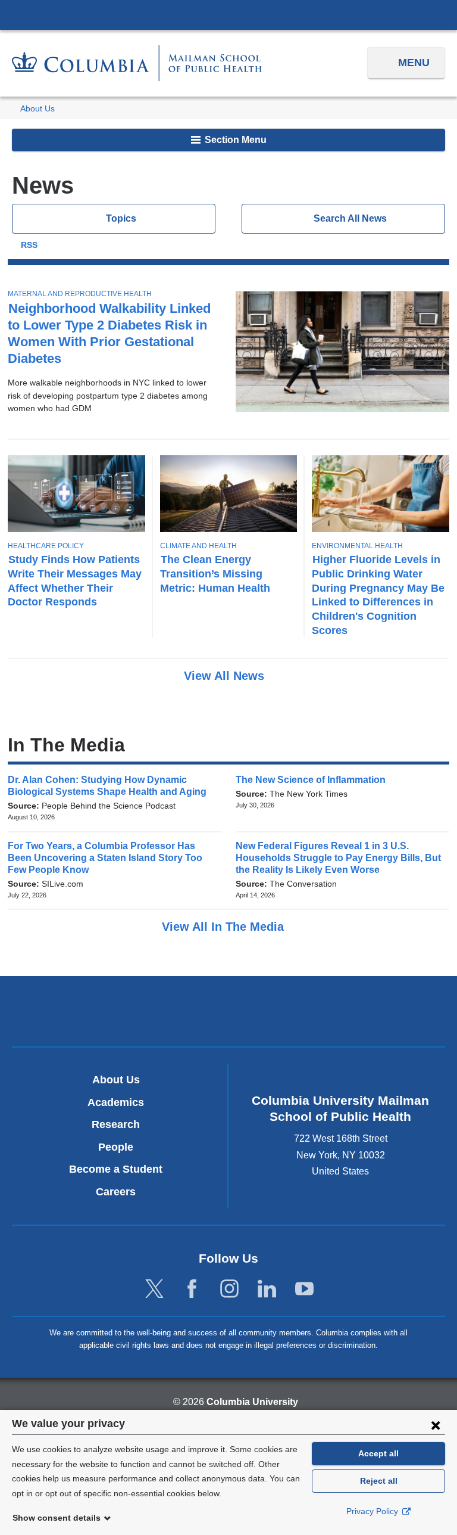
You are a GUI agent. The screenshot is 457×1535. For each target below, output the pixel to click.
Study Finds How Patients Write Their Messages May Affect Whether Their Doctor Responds (75, 580)
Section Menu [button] (234, 140)
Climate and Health (198, 546)
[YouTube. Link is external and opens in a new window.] (304, 1289)
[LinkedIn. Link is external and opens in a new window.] (267, 1289)
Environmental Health (357, 546)
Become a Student (115, 1169)
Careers (116, 1192)
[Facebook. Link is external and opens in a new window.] (192, 1289)
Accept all (378, 1453)
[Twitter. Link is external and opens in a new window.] (154, 1289)
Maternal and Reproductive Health (80, 294)
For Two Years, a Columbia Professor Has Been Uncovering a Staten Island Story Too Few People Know (105, 858)
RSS (29, 245)
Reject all (378, 1481)
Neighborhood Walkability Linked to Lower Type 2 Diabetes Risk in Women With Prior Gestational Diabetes (109, 333)
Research (116, 1124)
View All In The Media (224, 926)
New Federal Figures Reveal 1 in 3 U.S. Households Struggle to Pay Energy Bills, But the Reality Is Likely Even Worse (338, 858)
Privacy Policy (373, 1511)
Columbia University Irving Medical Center (228, 14)
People (115, 1147)
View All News (226, 675)
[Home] (137, 62)
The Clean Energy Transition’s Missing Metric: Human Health (215, 573)
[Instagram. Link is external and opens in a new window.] (229, 1289)
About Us (37, 108)
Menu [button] (414, 63)
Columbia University (252, 1402)
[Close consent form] (435, 1424)
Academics (115, 1102)
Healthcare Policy (46, 546)
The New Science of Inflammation (314, 780)
